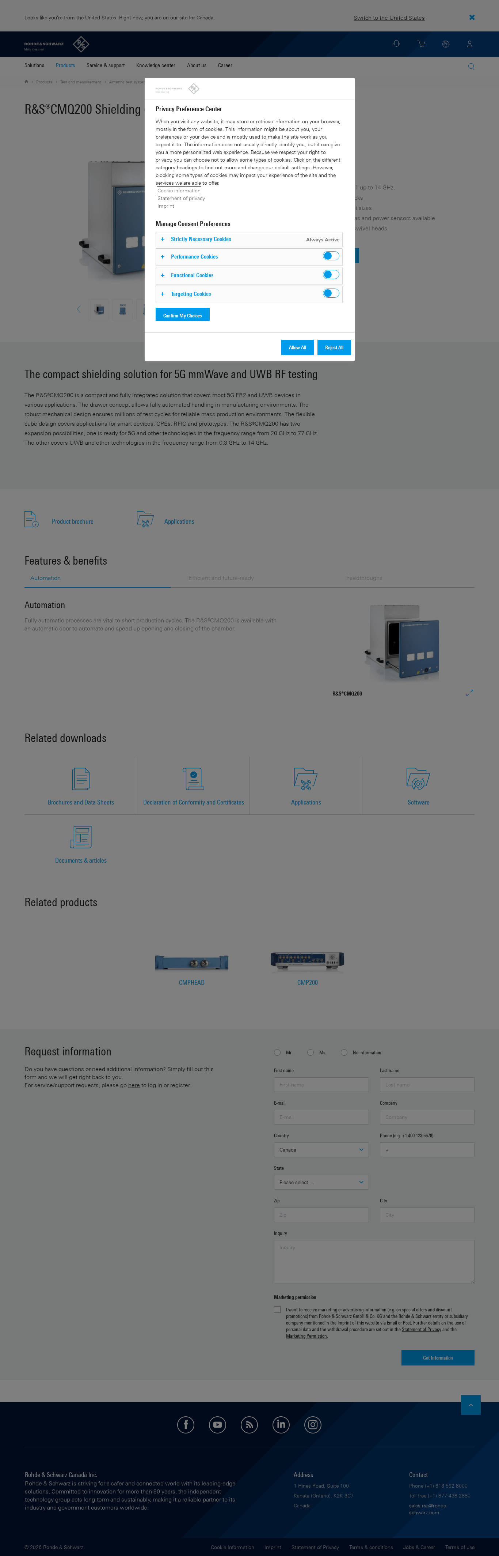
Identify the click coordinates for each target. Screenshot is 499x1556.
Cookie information (179, 190)
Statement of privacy (181, 198)
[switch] (331, 255)
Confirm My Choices (182, 315)
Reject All (334, 347)
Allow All (297, 347)
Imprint (165, 206)
